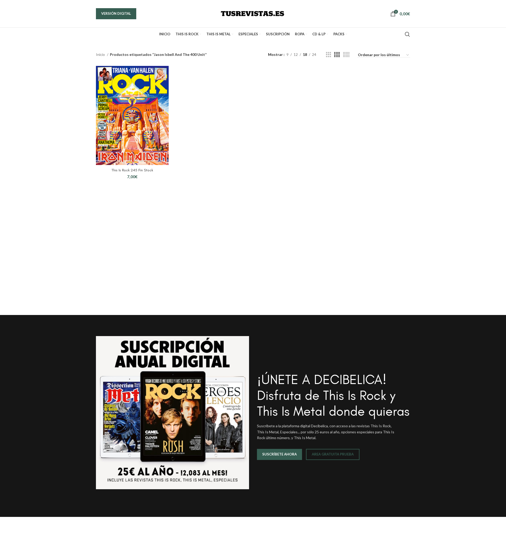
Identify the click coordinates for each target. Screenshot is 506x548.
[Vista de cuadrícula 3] (328, 54)
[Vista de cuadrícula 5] (346, 54)
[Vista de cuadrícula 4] (337, 54)
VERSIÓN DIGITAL (116, 13)
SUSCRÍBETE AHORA (279, 454)
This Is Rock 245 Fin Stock (132, 170)
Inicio (101, 54)
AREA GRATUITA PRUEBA (333, 454)
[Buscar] (407, 34)
